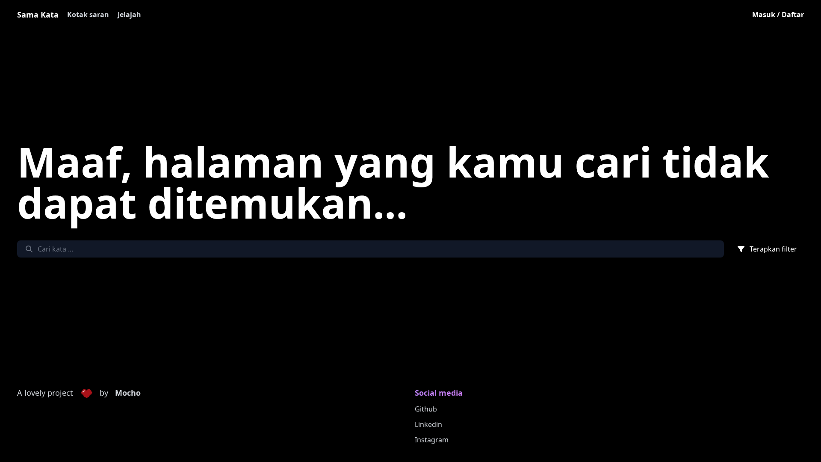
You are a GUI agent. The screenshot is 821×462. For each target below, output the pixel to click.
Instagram (432, 439)
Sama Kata (38, 14)
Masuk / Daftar (778, 14)
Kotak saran (88, 14)
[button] (86, 393)
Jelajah (129, 14)
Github (426, 409)
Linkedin (428, 424)
